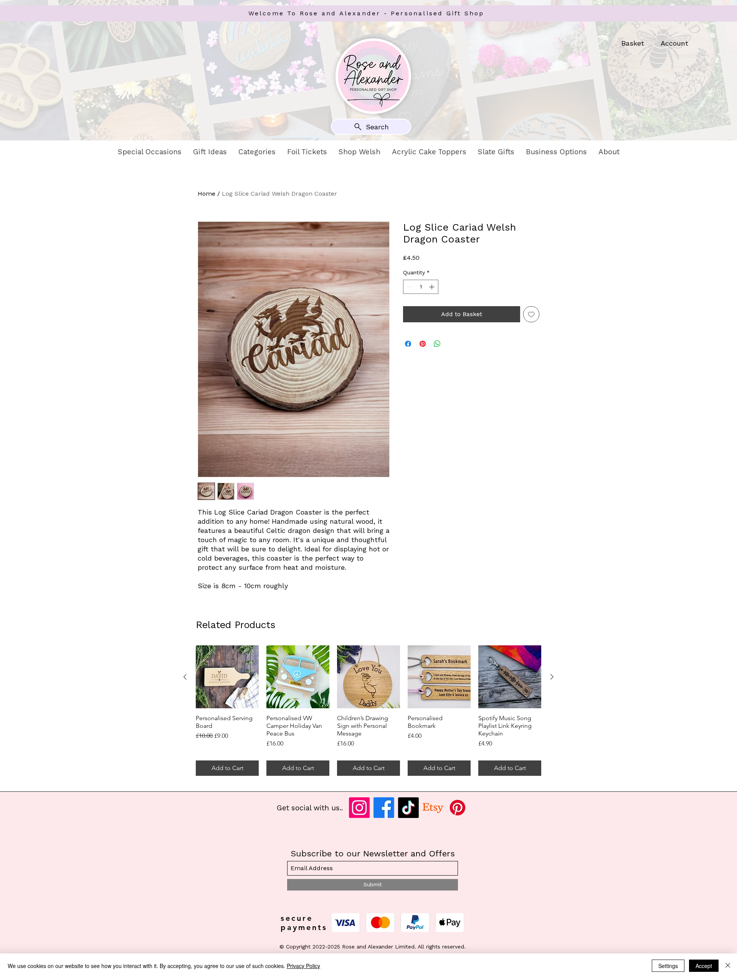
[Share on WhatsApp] (437, 343)
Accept (704, 966)
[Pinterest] (457, 807)
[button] (149, 152)
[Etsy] (433, 807)
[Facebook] (383, 807)
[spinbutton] (421, 287)
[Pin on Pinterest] (422, 343)
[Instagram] (359, 807)
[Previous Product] (185, 676)
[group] (368, 710)
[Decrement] (409, 287)
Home (206, 193)
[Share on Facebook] (408, 343)
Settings (668, 966)
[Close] (727, 966)
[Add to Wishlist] (531, 314)
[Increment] (432, 287)
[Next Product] (552, 676)
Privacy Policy (303, 966)
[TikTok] (408, 807)
